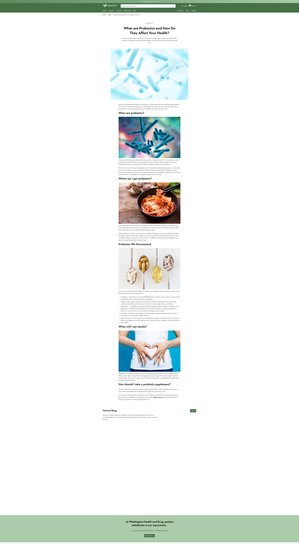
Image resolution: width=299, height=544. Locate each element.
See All (193, 410)
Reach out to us (158, 397)
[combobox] (148, 6)
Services (118, 10)
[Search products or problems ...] (173, 6)
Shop (134, 10)
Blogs (109, 15)
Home (104, 10)
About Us (111, 10)
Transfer (193, 10)
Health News (127, 10)
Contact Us (180, 10)
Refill (187, 10)
